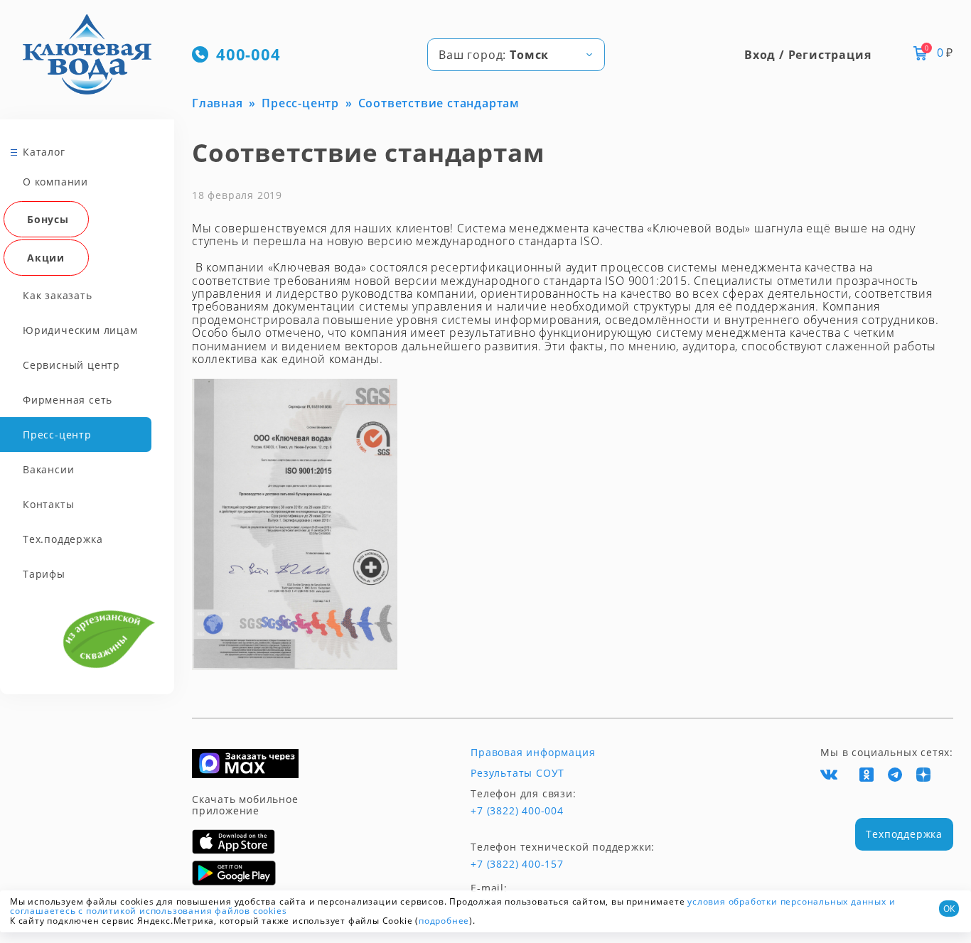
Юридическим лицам (80, 330)
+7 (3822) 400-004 (517, 811)
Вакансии (48, 469)
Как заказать (57, 295)
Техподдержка (904, 834)
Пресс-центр (57, 434)
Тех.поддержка (62, 539)
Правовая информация (533, 752)
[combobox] (516, 54)
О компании (55, 181)
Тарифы (44, 574)
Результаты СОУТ (517, 773)
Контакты (48, 504)
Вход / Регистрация (807, 55)
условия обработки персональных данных (786, 901)
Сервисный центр (71, 365)
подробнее (444, 921)
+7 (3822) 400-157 (517, 864)
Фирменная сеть (67, 399)
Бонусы (48, 219)
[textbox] (516, 54)
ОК (949, 908)
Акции (46, 257)
